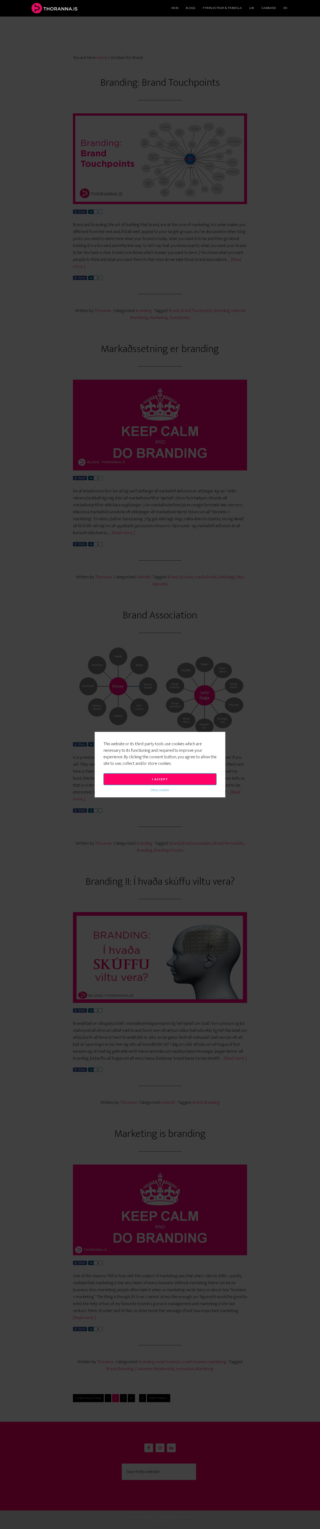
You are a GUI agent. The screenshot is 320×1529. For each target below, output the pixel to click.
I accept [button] (160, 779)
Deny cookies (160, 790)
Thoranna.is (68, 8)
